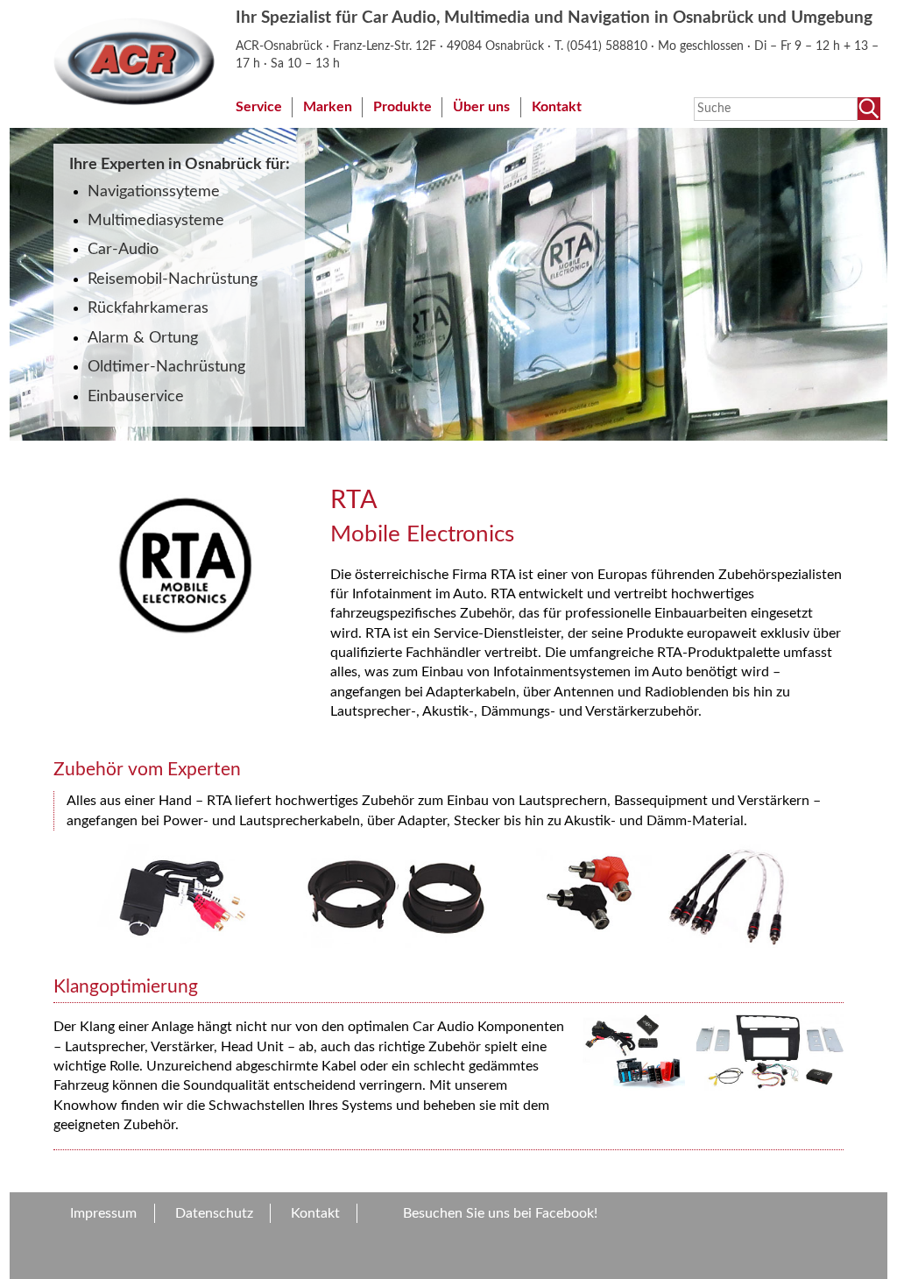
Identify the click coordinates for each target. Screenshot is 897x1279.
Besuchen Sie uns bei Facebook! (500, 1213)
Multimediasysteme (156, 220)
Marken (327, 107)
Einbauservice (136, 396)
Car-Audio (123, 249)
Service (259, 107)
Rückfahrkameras (148, 307)
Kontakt (557, 107)
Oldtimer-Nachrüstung (166, 366)
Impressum (103, 1213)
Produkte (402, 107)
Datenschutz (214, 1213)
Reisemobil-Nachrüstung (173, 279)
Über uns (481, 107)
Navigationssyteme (154, 191)
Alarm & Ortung (143, 337)
